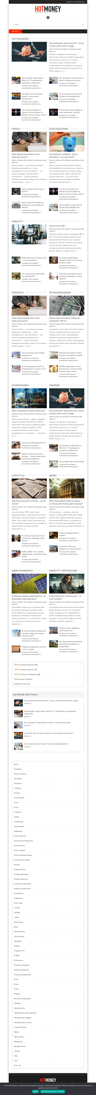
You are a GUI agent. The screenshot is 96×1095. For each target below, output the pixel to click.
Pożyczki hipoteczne (21, 970)
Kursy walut (18, 903)
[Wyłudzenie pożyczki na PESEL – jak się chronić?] (29, 489)
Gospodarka (20, 385)
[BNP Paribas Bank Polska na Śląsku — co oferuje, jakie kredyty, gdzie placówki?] (66, 488)
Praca (16, 128)
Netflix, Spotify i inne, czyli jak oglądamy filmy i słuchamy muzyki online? (34, 554)
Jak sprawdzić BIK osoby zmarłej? (71, 461)
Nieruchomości (22, 570)
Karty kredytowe (20, 836)
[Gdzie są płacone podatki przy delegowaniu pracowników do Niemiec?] (16, 204)
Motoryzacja (18, 922)
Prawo (16, 989)
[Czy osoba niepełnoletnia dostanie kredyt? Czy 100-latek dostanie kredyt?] (53, 260)
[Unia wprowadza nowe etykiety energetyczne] (16, 355)
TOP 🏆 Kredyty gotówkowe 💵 (25, 665)
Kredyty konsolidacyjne (22, 884)
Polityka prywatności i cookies (52, 1091)
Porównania (18, 960)
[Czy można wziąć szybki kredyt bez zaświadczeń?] (16, 276)
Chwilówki (17, 769)
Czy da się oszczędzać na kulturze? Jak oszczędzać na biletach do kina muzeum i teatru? (34, 112)
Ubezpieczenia (19, 1008)
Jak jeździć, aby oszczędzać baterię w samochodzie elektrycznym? (32, 96)
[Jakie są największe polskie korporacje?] (29, 398)
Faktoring (17, 788)
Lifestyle (18, 475)
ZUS (15, 1061)
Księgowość (18, 898)
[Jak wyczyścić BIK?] (29, 235)
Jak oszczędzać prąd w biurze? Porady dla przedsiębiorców (46, 744)
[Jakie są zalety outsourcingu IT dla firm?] (16, 191)
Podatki (17, 946)
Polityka (17, 955)
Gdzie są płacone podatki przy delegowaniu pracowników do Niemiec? (33, 205)
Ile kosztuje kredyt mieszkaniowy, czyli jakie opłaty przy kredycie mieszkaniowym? (34, 633)
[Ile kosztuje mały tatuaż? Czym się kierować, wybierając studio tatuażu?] (16, 538)
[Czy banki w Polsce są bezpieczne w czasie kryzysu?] (53, 548)
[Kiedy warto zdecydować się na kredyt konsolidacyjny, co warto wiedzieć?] (53, 276)
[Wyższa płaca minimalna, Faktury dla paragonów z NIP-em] (66, 305)
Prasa (16, 984)
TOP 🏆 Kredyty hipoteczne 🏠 (25, 669)
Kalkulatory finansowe (22, 684)
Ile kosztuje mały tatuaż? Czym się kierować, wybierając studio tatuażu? (33, 538)
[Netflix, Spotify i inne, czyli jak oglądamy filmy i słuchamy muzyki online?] (16, 554)
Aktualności (20, 38)
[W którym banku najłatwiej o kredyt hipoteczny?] (53, 630)
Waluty (16, 1032)
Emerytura (18, 783)
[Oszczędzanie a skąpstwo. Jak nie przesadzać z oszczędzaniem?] (66, 142)
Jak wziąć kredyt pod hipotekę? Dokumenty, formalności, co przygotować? (70, 644)
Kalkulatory (18, 831)
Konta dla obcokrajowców (23, 841)
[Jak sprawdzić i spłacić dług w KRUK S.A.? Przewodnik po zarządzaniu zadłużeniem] (16, 80)
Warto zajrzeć (19, 1037)
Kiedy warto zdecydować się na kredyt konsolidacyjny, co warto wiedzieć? (70, 276)
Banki (53, 475)
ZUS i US (17, 1065)
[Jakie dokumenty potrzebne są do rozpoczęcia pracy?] (29, 142)
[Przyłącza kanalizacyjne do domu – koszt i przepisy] (16, 649)
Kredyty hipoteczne (63, 570)
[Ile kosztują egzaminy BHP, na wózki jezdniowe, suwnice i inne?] (16, 368)
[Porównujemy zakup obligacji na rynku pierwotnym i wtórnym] (53, 112)
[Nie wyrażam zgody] (93, 1089)
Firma (16, 802)
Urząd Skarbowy (20, 1027)
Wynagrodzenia (60, 292)
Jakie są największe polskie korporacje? (28, 411)
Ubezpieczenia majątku (22, 1018)
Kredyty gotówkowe (21, 874)
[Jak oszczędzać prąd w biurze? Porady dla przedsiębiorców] (53, 96)
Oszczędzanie (58, 128)
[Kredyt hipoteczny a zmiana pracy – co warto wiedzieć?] (16, 260)
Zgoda (35, 1091)
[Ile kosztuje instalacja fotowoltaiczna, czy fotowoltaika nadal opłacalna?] (29, 583)
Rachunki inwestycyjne (22, 999)
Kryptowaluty (19, 893)
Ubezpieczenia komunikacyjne (25, 1013)
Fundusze (17, 812)
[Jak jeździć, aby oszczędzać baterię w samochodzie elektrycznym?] (16, 96)
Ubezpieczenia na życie (22, 1022)
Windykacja (18, 1042)
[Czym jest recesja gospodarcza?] (16, 445)
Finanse (54, 385)
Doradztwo (18, 779)
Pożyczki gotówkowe (21, 965)
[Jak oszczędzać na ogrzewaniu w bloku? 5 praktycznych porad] (53, 80)
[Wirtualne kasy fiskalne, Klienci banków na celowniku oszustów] (53, 355)
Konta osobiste (19, 850)
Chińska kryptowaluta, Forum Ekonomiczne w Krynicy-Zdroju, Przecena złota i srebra (70, 368)
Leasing (17, 908)
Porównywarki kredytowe (23, 679)
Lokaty (16, 917)
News (16, 927)
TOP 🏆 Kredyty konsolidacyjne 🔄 (27, 674)
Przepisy (18, 292)
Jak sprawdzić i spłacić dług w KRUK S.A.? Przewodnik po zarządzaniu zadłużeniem (33, 80)
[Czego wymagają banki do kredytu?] (53, 535)
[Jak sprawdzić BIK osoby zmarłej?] (53, 463)
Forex (16, 807)
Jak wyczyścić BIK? (57, 226)
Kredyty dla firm (20, 869)
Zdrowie (17, 1051)
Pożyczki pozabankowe (22, 975)
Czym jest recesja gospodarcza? (34, 443)
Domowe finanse (20, 774)
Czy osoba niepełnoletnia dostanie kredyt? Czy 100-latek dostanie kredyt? (70, 260)
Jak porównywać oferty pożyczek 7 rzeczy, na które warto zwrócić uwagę (51, 701)
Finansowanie (19, 798)
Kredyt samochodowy (22, 860)
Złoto (16, 1056)
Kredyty (17, 221)
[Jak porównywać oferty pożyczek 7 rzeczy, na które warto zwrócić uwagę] (29, 52)
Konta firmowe (19, 845)
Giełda (16, 817)
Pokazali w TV (19, 951)
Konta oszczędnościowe (23, 855)
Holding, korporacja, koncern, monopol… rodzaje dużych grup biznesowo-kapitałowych (33, 456)
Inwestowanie (19, 826)
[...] (62, 71)
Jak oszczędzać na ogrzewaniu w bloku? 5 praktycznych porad (47, 722)
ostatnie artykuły (25, 694)
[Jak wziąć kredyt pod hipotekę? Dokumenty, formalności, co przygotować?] (53, 643)
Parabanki (18, 941)
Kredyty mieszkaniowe (22, 888)
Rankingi (17, 1003)
